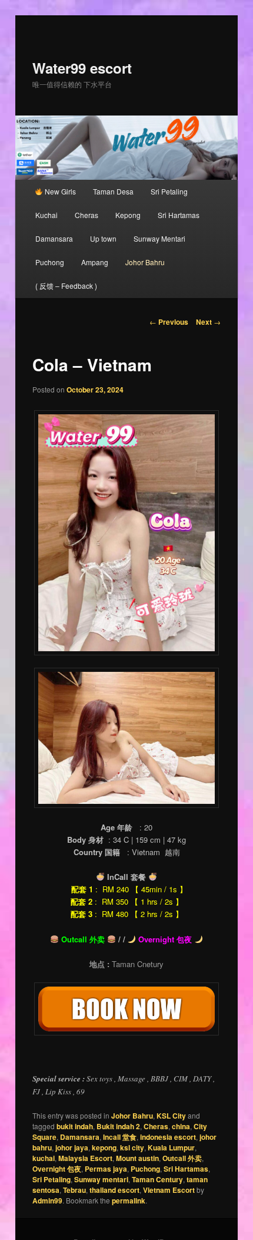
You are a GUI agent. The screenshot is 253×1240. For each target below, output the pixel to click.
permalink (128, 1200)
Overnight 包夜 (56, 1168)
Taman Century (157, 1179)
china (181, 1126)
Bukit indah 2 (118, 1126)
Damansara (54, 238)
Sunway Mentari (159, 238)
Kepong (128, 215)
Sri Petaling (169, 191)
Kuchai (46, 215)
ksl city (132, 1147)
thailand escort (114, 1190)
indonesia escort (168, 1137)
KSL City (171, 1115)
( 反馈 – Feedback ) (66, 286)
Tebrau (74, 1190)
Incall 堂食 (120, 1137)
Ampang (94, 262)
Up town (103, 238)
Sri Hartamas (178, 215)
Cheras (86, 215)
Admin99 (47, 1200)
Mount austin (137, 1158)
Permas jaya (106, 1168)
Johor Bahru (145, 262)
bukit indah (74, 1126)
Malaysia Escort (85, 1158)
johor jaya (71, 1147)
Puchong (49, 262)
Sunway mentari (101, 1179)
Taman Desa (113, 191)
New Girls (59, 191)
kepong (104, 1147)
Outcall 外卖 (182, 1158)
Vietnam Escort (169, 1190)
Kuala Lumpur (171, 1147)
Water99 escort (82, 68)
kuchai (43, 1158)
